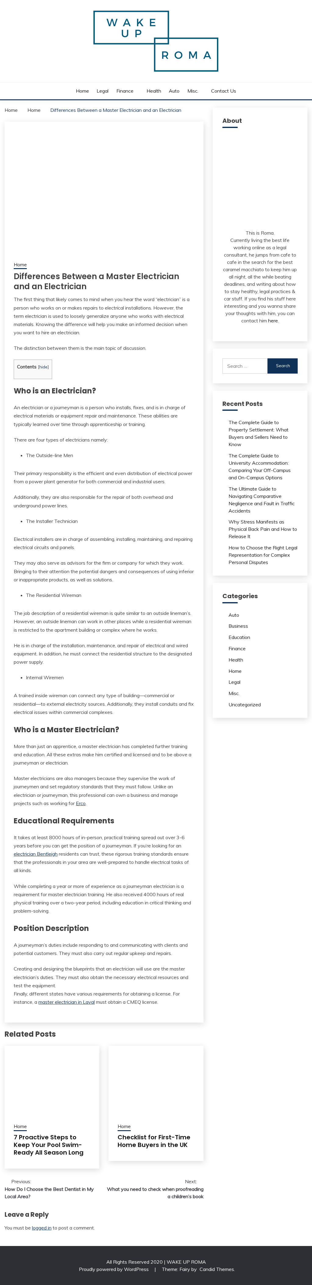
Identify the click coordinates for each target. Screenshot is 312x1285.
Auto (174, 91)
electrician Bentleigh (36, 854)
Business (238, 626)
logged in (41, 1228)
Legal (102, 91)
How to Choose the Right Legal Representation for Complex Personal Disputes (263, 555)
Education (239, 637)
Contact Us (223, 91)
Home (82, 91)
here (273, 321)
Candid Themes (217, 1269)
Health (154, 91)
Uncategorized (245, 704)
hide (43, 366)
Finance (124, 91)
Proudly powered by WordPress (114, 1269)
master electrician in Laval (66, 1002)
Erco (81, 803)
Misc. (192, 91)
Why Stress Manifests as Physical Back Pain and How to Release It (263, 529)
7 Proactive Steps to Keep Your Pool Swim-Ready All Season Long (48, 1145)
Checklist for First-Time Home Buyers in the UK (154, 1141)
